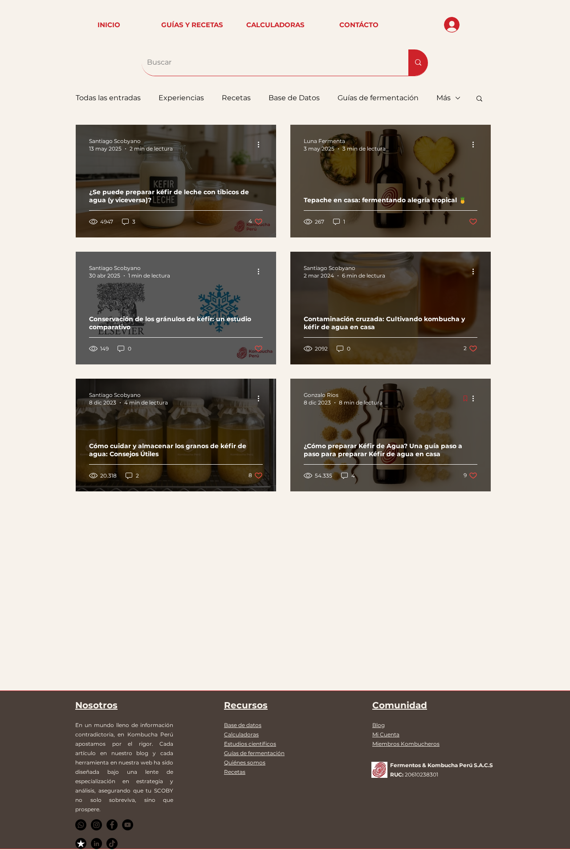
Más (443, 98)
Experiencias (181, 98)
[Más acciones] (261, 144)
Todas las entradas (108, 98)
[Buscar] (418, 62)
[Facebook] (112, 824)
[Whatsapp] (80, 824)
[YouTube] (127, 824)
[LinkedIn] (96, 843)
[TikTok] (112, 843)
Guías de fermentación (378, 98)
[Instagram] (96, 824)
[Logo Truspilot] (80, 843)
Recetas (236, 98)
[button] (479, 99)
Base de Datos (294, 98)
